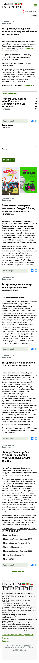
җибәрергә (8, 160)
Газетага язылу (30, 12)
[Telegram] (36, 121)
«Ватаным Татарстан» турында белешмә (17, 635)
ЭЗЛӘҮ (34, 16)
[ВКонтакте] (32, 121)
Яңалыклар (6, 23)
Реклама (5, 641)
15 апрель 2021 (8, 445)
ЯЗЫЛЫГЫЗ (28, 85)
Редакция (6, 638)
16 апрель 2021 (8, 22)
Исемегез (5, 149)
